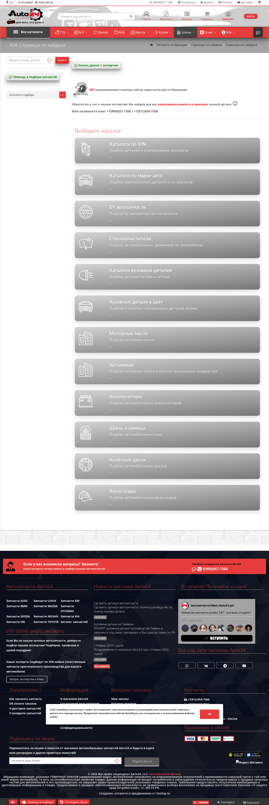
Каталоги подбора (21, 95)
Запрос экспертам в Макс (26, 679)
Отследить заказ (75, 802)
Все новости (102, 666)
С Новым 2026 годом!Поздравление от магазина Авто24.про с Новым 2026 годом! (131, 649)
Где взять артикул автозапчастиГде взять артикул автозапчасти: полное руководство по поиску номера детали (133, 607)
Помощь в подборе (40, 802)
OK (209, 714)
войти (251, 16)
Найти (62, 60)
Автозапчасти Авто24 (164, 774)
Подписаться (141, 761)
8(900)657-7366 (215, 568)
